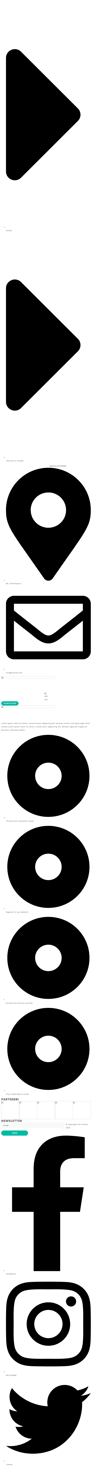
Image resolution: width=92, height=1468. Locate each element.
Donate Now (10, 703)
